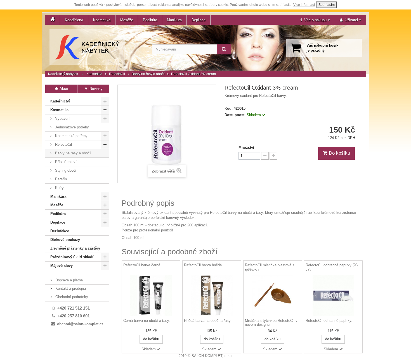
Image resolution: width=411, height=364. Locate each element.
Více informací (304, 5)
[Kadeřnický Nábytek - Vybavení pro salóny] (87, 47)
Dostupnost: (235, 115)
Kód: (229, 108)
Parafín (60, 179)
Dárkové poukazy (65, 240)
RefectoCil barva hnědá (203, 265)
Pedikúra (150, 20)
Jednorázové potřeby (71, 127)
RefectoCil (117, 74)
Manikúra (174, 20)
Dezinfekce (59, 231)
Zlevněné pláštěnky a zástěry (75, 248)
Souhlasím (326, 5)
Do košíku (338, 153)
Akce (63, 89)
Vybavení (62, 118)
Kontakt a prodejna (70, 288)
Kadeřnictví (74, 20)
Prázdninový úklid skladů (72, 257)
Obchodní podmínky (71, 297)
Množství (246, 147)
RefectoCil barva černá (141, 265)
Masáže (126, 20)
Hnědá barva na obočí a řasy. (208, 321)
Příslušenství (65, 162)
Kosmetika (101, 20)
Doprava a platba (68, 280)
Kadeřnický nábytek (63, 74)
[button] (315, 20)
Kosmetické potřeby (71, 136)
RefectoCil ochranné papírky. (329, 321)
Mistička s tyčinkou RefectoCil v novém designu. (271, 323)
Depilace (199, 20)
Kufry (59, 188)
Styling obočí (65, 170)
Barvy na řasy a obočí (148, 74)
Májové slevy (61, 266)
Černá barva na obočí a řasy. (146, 321)
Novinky (95, 89)
